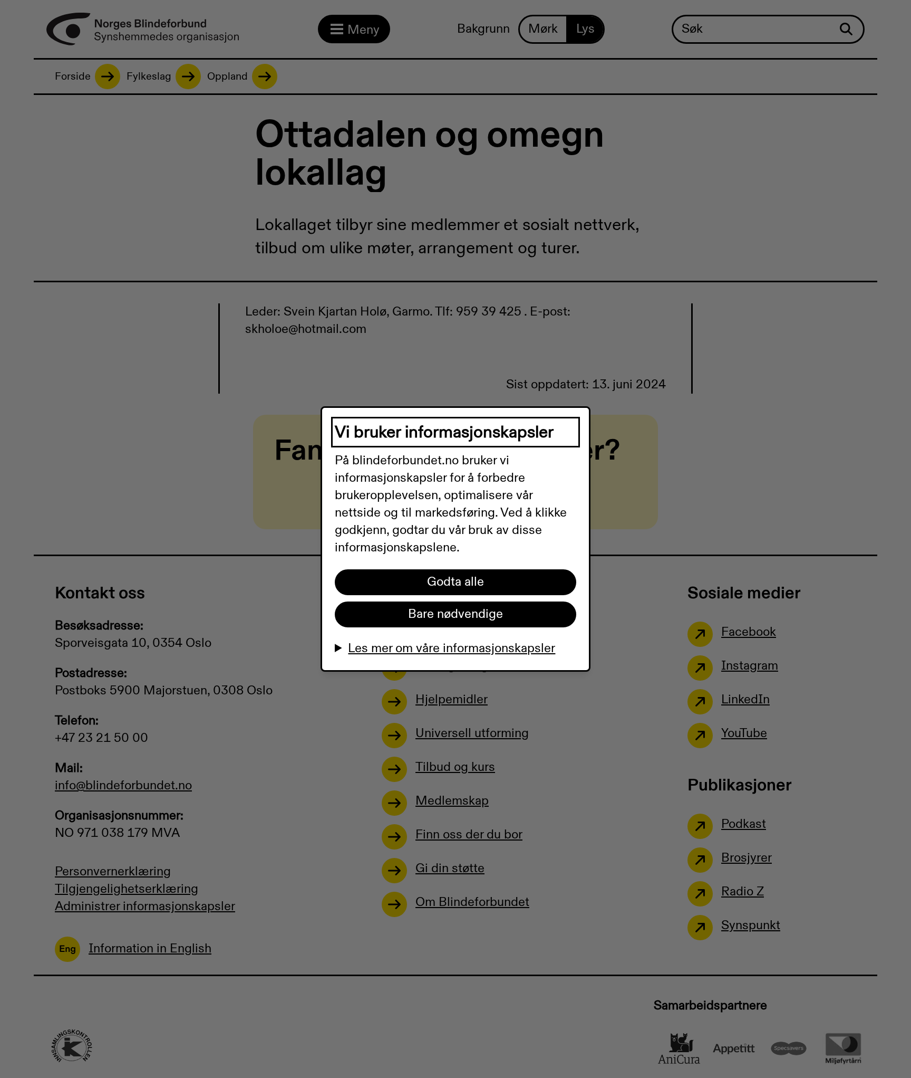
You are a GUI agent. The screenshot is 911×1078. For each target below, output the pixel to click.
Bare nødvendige (455, 614)
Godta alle (455, 582)
